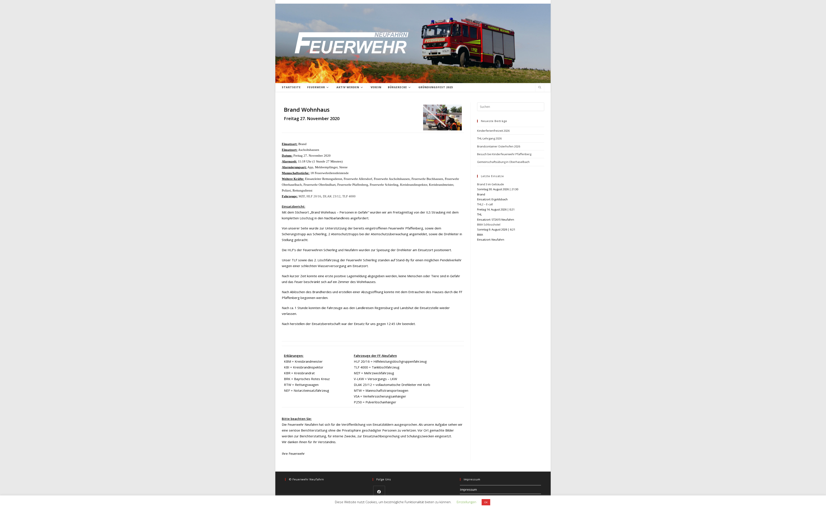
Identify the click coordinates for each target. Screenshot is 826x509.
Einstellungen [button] (466, 502)
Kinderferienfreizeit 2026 (493, 131)
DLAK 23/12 (332, 196)
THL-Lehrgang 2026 (489, 138)
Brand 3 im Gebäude (490, 184)
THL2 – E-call (485, 204)
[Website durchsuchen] (540, 87)
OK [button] (486, 502)
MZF (302, 196)
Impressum (468, 489)
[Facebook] (379, 492)
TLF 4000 (349, 196)
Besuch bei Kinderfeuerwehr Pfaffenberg (504, 154)
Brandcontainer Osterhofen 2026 (498, 146)
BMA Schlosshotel (488, 224)
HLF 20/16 (314, 196)
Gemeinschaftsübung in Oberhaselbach (503, 162)
